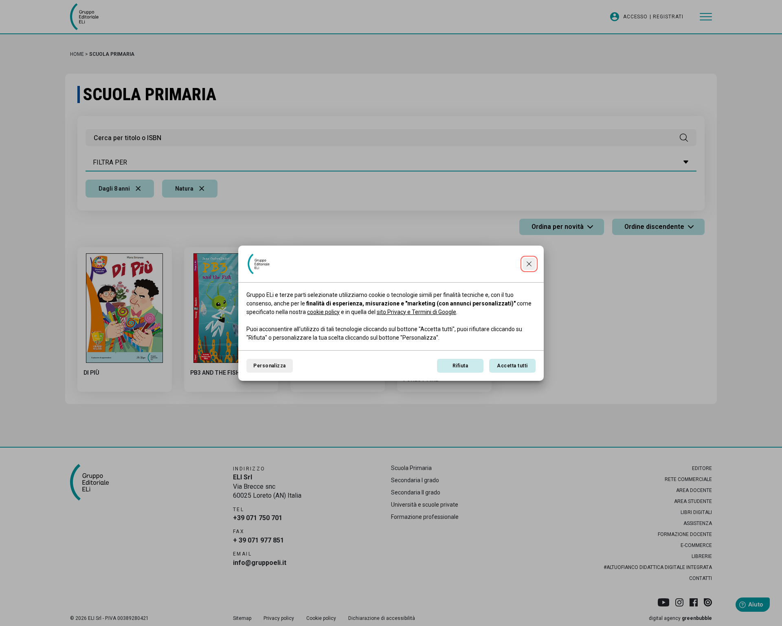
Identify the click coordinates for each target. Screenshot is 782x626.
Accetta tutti (512, 366)
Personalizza (269, 366)
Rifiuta (460, 366)
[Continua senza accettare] (529, 264)
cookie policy (323, 312)
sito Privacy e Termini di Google (416, 312)
